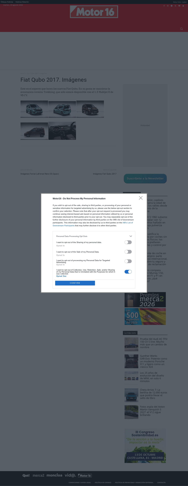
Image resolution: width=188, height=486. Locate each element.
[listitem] (94, 236)
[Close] (141, 198)
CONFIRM (75, 283)
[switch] (128, 242)
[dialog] (94, 243)
